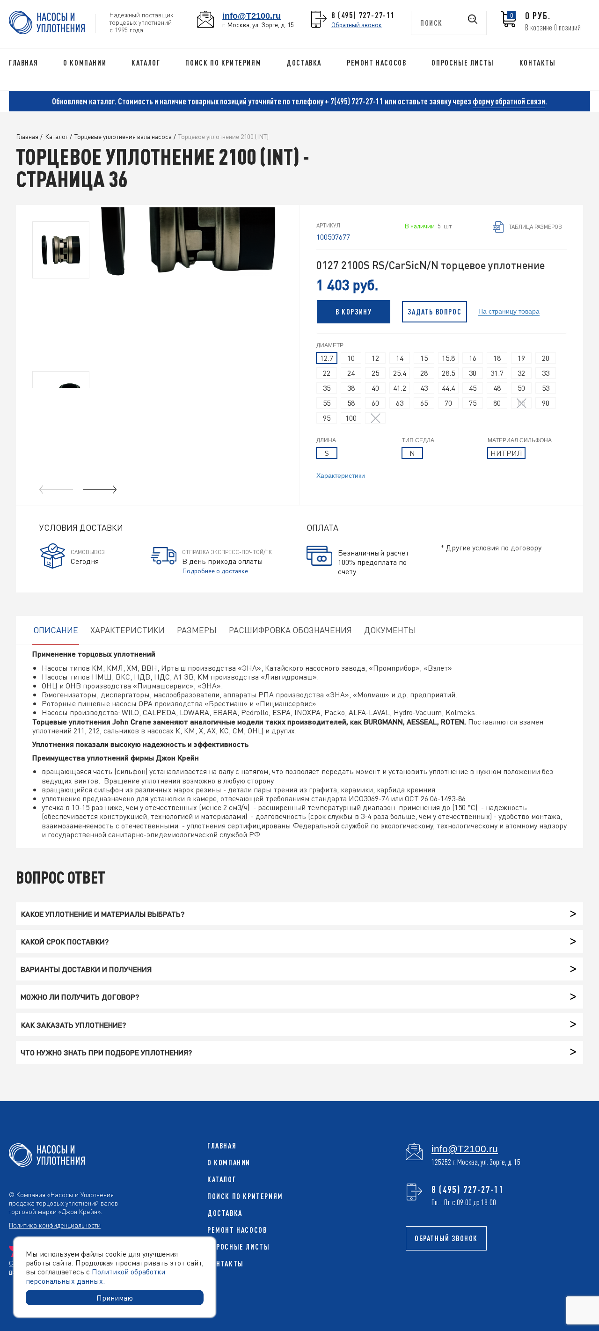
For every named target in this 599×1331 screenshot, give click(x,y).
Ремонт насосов (376, 63)
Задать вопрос (434, 311)
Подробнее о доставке (215, 570)
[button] (100, 489)
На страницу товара (509, 310)
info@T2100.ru (251, 16)
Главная (23, 63)
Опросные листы (462, 63)
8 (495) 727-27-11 (363, 15)
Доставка (303, 63)
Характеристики (340, 475)
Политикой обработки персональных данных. (95, 1275)
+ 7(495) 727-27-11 (354, 101)
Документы (390, 629)
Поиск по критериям (223, 63)
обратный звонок (446, 1238)
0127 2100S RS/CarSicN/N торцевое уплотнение (430, 265)
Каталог (145, 63)
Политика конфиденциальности (55, 1225)
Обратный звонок (356, 24)
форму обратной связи (509, 101)
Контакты (537, 63)
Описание (55, 629)
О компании (84, 63)
